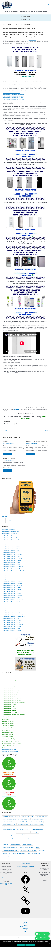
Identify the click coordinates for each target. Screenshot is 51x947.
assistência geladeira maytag (9, 829)
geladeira (5, 844)
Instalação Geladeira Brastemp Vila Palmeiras (12, 607)
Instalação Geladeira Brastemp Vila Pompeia (11, 587)
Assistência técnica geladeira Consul (10, 529)
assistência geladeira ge (23, 824)
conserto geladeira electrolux (26, 841)
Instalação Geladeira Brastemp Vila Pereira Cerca (12, 599)
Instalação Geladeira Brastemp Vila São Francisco (13, 568)
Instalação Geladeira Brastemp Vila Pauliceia (11, 605)
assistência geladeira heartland (36, 824)
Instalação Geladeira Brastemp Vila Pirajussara (12, 595)
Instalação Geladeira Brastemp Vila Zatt (10, 550)
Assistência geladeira (9, 458)
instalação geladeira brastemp (10, 847)
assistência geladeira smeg (37, 829)
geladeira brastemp (15, 844)
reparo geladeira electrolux (34, 853)
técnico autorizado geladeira (18, 856)
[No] (49, 943)
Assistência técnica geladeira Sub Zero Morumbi (13, 99)
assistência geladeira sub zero (9, 832)
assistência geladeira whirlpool (37, 832)
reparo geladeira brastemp (19, 853)
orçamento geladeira (43, 850)
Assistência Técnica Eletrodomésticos (10, 751)
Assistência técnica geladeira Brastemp (10, 531)
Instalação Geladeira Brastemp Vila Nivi (10, 618)
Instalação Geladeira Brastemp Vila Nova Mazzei (12, 614)
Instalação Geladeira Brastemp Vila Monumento (12, 624)
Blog (25, 931)
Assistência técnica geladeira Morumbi (11, 93)
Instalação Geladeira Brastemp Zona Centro (11, 539)
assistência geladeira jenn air (9, 826)
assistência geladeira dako (22, 821)
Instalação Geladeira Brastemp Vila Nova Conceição (13, 616)
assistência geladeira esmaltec (9, 824)
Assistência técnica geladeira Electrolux (10, 533)
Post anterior (4, 430)
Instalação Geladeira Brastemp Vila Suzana (11, 560)
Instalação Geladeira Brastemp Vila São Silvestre (12, 566)
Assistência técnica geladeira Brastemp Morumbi (13, 94)
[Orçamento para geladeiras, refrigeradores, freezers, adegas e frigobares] (25, 639)
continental (38, 841)
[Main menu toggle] (48, 4)
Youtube (27, 863)
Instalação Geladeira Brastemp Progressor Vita (12, 585)
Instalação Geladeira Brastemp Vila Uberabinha (12, 554)
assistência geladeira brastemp (9, 819)
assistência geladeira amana (27, 816)
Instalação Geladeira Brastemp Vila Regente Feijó (12, 581)
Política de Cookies (30, 945)
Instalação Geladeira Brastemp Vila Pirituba (11, 593)
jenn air (37, 847)
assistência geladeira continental (38, 819)
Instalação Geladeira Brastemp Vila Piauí (11, 597)
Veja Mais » (7, 453)
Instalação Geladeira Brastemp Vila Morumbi (11, 620)
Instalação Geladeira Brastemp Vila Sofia (11, 564)
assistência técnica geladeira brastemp (27, 835)
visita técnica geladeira (40, 856)
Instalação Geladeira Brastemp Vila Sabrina (11, 575)
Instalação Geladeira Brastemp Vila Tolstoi (11, 556)
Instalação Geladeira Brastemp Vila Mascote (11, 630)
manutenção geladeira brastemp (10, 850)
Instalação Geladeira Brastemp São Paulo (11, 537)
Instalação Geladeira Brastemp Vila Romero (11, 577)
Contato (25, 929)
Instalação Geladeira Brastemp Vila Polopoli (11, 589)
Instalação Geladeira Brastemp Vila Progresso (12, 583)
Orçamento (25, 928)
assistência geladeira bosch (41, 816)
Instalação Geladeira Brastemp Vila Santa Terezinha (13, 570)
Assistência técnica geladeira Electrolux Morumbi (13, 96)
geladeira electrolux (27, 844)
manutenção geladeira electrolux (28, 850)
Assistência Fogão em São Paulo (9, 749)
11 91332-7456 (3, 883)
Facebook (5, 516)
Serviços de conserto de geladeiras (36, 441)
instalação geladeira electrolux (27, 847)
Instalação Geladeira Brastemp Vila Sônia (11, 562)
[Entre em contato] (25, 663)
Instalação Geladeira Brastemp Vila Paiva (11, 610)
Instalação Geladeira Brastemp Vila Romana (11, 579)
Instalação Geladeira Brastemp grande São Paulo (12, 535)
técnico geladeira (30, 856)
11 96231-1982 (26, 12)
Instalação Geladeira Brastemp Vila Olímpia (11, 612)
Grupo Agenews (32, 40)
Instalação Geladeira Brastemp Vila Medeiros (11, 626)
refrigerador (6, 853)
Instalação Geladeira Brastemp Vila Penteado (12, 603)
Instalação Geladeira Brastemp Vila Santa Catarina (13, 572)
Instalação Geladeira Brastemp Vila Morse (11, 622)
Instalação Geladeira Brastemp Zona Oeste (11, 546)
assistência (17, 816)
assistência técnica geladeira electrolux (12, 838)
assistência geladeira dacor (8, 821)
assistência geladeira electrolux (36, 821)
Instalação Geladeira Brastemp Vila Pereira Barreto (13, 601)
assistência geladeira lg (22, 826)
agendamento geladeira (8, 816)
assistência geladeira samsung (23, 829)
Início (25, 922)
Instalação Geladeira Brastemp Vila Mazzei (11, 628)
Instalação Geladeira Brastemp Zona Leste (11, 548)
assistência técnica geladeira (9, 835)
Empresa (5, 441)
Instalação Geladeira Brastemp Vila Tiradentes (12, 558)
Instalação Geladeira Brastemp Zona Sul (10, 541)
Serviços (25, 925)
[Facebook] (25, 884)
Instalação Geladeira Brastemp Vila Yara (10, 552)
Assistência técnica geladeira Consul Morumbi (13, 97)
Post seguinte (46, 430)
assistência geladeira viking (23, 832)
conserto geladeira (28, 838)
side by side (6, 856)
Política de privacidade (25, 926)
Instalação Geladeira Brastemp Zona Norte (11, 544)
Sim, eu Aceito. (21, 945)
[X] (25, 894)
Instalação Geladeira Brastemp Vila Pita (10, 591)
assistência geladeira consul (24, 819)
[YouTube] (25, 915)
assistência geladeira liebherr (35, 826)
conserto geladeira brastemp (10, 841)
